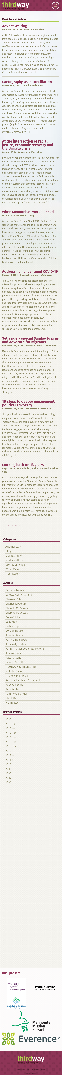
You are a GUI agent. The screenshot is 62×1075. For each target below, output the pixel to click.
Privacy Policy (31, 1073)
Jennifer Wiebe (14, 635)
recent (26, 29)
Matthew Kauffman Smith (21, 667)
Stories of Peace (15, 565)
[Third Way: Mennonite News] (15, 6)
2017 (8, 733)
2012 (8, 755)
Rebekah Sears (14, 685)
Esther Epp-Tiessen (16, 626)
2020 (8, 719)
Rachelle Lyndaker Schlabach (34, 468)
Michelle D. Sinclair (16, 676)
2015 (8, 742)
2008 (8, 773)
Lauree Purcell (14, 662)
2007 (8, 778)
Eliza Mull (11, 622)
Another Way (13, 547)
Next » (17, 525)
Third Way (11, 698)
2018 (8, 728)
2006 (8, 782)
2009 (8, 769)
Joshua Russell (14, 653)
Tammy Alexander (33, 345)
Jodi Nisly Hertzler (16, 644)
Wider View (12, 569)
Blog (8, 551)
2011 (8, 760)
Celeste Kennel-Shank (18, 595)
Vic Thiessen (12, 703)
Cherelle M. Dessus (16, 608)
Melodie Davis (13, 671)
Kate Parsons (30, 408)
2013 (8, 751)
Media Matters (14, 560)
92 (13, 525)
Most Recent (12, 574)
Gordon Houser (14, 631)
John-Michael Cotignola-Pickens (24, 649)
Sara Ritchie (12, 689)
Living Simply (13, 556)
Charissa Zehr (13, 599)
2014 (8, 746)
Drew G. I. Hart (14, 617)
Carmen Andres (14, 590)
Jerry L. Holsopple (16, 640)
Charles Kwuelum (29, 274)
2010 (8, 764)
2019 (8, 724)
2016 (8, 737)
